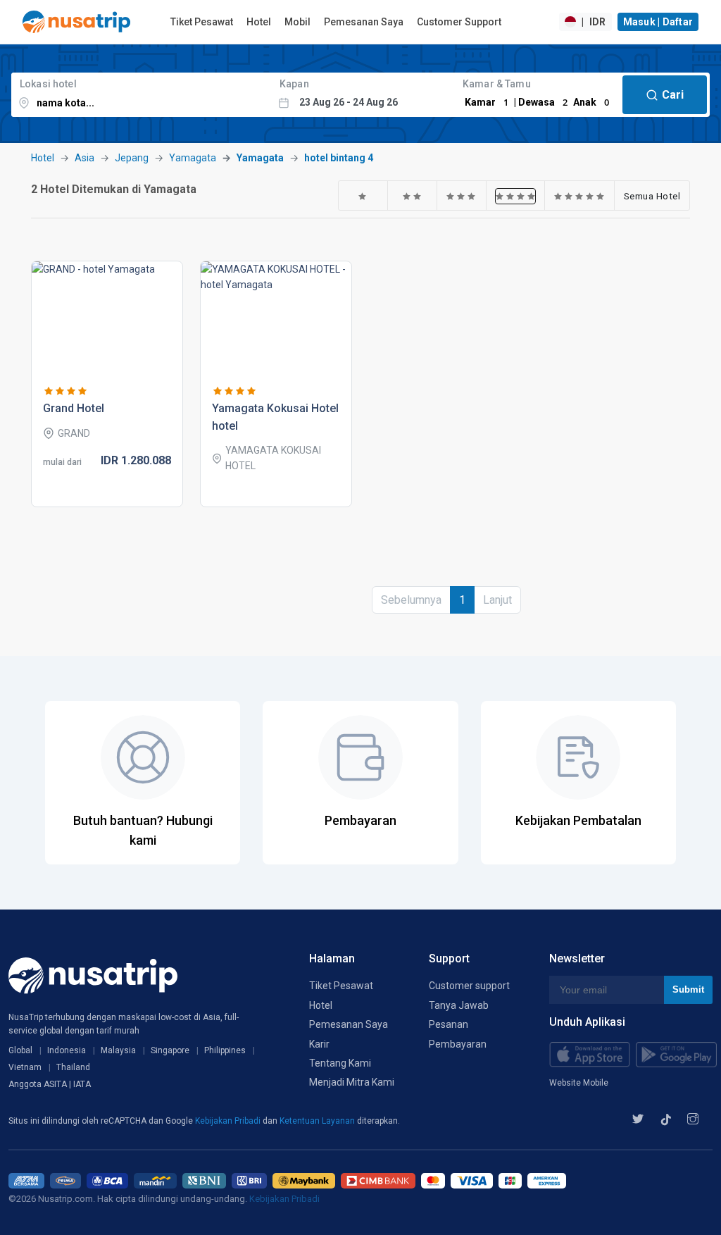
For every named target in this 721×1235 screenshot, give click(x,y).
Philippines (225, 1050)
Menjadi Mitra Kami (351, 1082)
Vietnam (25, 1067)
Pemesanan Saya (363, 21)
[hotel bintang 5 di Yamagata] (579, 196)
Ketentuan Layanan (318, 1121)
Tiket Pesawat (201, 21)
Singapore (170, 1050)
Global (20, 1050)
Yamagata (192, 157)
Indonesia (66, 1050)
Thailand (73, 1067)
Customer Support (459, 21)
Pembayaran (458, 1044)
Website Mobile (578, 1083)
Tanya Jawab (459, 1005)
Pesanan (448, 1024)
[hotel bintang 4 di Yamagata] (516, 196)
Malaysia (118, 1050)
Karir (319, 1044)
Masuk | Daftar (658, 21)
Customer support (469, 985)
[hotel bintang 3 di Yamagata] (461, 196)
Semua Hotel (652, 195)
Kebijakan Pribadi (229, 1121)
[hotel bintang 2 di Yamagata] (412, 196)
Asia (84, 157)
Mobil (297, 21)
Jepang (132, 157)
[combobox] (141, 95)
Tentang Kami (340, 1063)
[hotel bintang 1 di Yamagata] (363, 196)
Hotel (258, 21)
